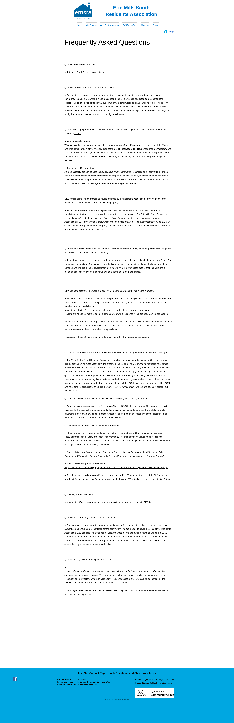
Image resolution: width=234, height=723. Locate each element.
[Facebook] (15, 679)
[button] (91, 25)
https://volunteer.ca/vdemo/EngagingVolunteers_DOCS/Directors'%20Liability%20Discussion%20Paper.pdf (116, 467)
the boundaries (127, 502)
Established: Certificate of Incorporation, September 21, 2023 (80, 684)
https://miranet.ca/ (94, 229)
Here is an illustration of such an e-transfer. (108, 582)
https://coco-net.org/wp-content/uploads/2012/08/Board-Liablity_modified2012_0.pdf (130, 479)
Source (77, 133)
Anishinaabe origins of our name (154, 179)
